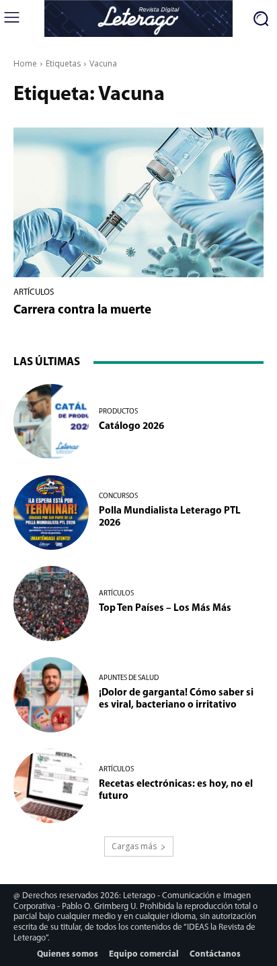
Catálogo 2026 (131, 427)
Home (25, 63)
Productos (118, 412)
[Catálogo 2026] (51, 421)
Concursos (118, 496)
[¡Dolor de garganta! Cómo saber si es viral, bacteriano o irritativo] (51, 694)
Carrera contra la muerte (82, 310)
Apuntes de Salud (129, 678)
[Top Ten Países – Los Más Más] (51, 603)
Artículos (33, 292)
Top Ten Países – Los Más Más (165, 608)
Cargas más (134, 846)
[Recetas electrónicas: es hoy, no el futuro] (51, 786)
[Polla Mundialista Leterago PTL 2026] (51, 512)
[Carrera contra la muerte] (138, 202)
